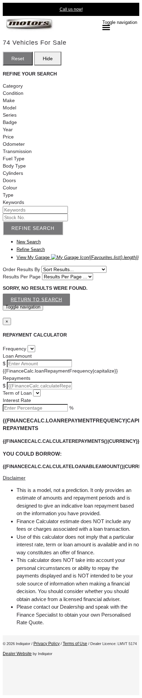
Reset (17, 58)
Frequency (14, 348)
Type (8, 195)
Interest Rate (17, 400)
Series (10, 115)
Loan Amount (17, 356)
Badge (10, 122)
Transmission (17, 151)
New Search (29, 241)
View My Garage (78, 257)
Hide (48, 58)
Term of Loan (17, 393)
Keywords (13, 202)
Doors (9, 180)
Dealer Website (17, 653)
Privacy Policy (46, 643)
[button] (71, 478)
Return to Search (36, 299)
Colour (10, 187)
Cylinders (13, 173)
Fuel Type (13, 158)
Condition (13, 93)
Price (8, 137)
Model (9, 107)
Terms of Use (75, 643)
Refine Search (32, 228)
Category (13, 86)
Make (9, 100)
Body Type (14, 166)
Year (8, 129)
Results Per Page (22, 276)
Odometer (14, 144)
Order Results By (21, 269)
